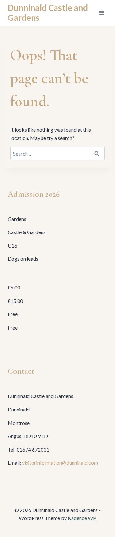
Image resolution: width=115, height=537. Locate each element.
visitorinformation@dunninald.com (60, 463)
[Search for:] (57, 154)
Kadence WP (82, 518)
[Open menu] (101, 13)
